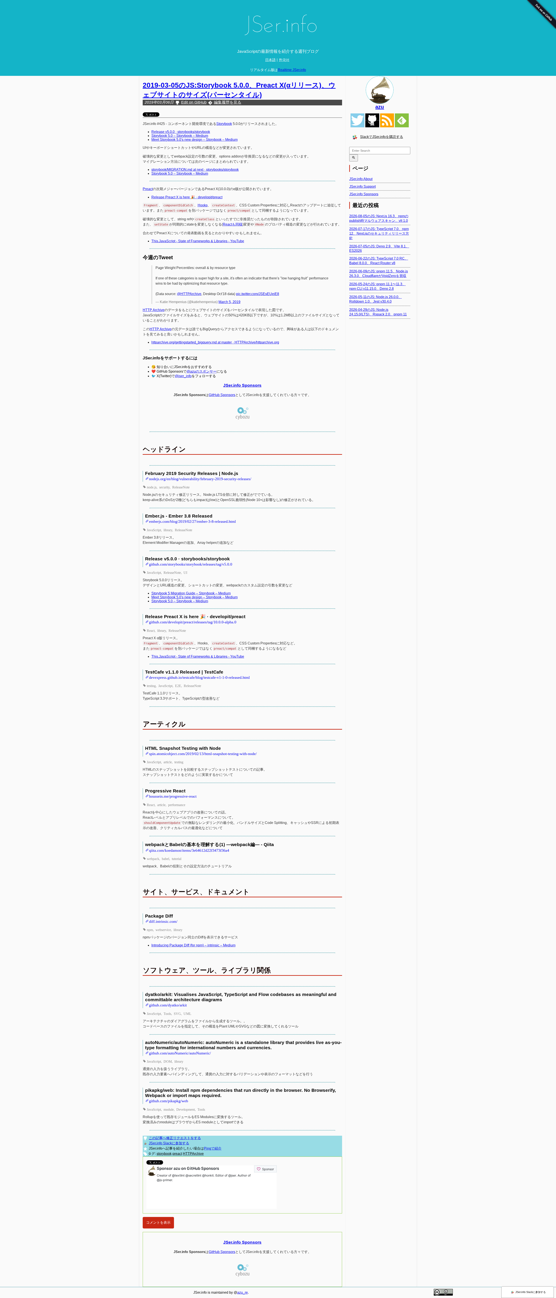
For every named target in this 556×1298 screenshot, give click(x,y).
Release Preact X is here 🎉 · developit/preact (186, 197)
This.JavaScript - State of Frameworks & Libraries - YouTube (197, 241)
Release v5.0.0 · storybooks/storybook (180, 132)
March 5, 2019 (229, 302)
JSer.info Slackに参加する (169, 1143)
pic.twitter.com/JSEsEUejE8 (257, 294)
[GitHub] (372, 120)
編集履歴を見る (227, 102)
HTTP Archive (153, 310)
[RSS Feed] (387, 120)
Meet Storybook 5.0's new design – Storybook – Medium (194, 139)
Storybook (224, 124)
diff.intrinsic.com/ (163, 921)
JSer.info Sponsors (242, 385)
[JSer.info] (278, 26)
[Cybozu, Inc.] (242, 419)
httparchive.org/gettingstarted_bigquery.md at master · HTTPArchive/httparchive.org (215, 342)
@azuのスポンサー (202, 371)
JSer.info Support (362, 186)
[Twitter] (357, 120)
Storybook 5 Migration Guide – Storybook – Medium (191, 593)
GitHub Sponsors (222, 395)
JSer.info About (360, 179)
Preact (148, 189)
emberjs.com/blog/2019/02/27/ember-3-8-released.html (192, 521)
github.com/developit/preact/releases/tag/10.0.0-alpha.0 (192, 622)
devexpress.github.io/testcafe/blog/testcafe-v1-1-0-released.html (199, 677)
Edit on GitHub (194, 102)
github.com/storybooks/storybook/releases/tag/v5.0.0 (190, 564)
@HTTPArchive (189, 294)
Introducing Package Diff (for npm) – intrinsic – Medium (193, 945)
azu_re (242, 1292)
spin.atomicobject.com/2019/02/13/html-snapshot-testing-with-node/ (203, 753)
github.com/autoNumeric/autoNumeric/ (180, 1053)
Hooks (203, 205)
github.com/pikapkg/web (168, 1100)
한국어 (284, 60)
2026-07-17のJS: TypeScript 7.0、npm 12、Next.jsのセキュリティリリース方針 (379, 233)
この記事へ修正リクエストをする (175, 1138)
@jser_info (183, 376)
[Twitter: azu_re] (379, 90)
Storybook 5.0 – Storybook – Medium (179, 136)
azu (379, 107)
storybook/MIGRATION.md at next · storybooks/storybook (195, 169)
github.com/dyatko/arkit (168, 1005)
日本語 (270, 60)
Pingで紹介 (213, 1148)
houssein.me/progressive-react (173, 796)
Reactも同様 (232, 224)
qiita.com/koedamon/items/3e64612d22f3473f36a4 (189, 850)
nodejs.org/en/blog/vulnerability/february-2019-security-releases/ (200, 478)
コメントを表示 (158, 1222)
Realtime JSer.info (292, 70)
